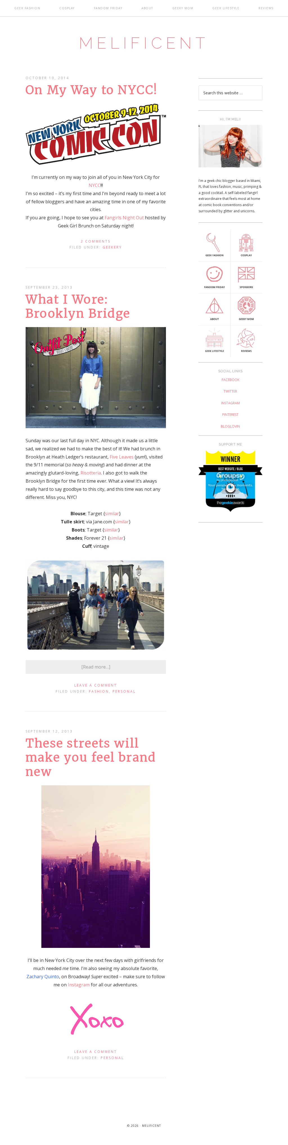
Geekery (112, 247)
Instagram (79, 985)
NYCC (94, 185)
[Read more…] (95, 667)
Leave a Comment (95, 685)
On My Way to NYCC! (92, 90)
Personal (124, 691)
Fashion (99, 691)
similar (112, 513)
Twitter (230, 391)
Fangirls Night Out (124, 218)
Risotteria (90, 473)
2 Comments (96, 241)
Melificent (144, 43)
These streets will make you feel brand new (91, 757)
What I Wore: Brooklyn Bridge (78, 306)
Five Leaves (122, 457)
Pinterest (230, 414)
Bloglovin (230, 426)
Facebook (230, 379)
